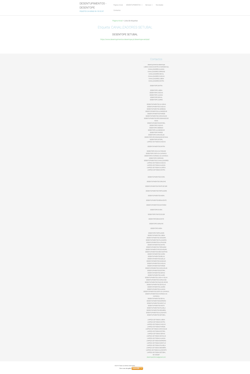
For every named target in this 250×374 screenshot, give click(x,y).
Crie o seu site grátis (125, 368)
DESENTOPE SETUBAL (125, 34)
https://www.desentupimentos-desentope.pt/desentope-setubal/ (125, 39)
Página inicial (117, 21)
